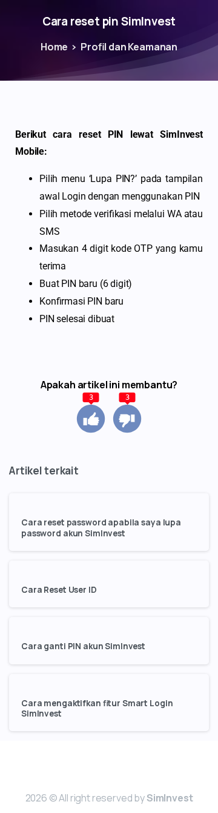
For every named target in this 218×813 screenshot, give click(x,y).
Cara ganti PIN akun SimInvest (83, 646)
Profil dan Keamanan (129, 46)
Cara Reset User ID (59, 590)
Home (54, 46)
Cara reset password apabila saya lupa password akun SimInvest (101, 528)
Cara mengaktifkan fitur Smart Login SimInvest (97, 708)
